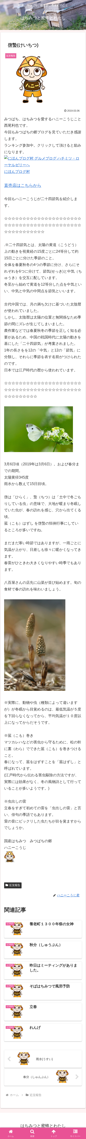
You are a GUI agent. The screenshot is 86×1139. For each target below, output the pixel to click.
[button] (77, 772)
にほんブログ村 (17, 172)
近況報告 (14, 885)
